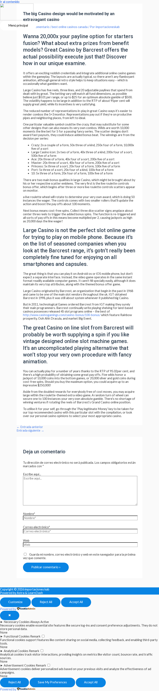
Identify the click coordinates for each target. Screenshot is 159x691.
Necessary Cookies (17, 622)
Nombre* (29, 514)
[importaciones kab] (17, 12)
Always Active (39, 622)
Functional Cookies (17, 636)
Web (26, 540)
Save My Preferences (52, 682)
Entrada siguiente (30, 430)
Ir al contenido (9, 2)
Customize (15, 602)
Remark (35, 636)
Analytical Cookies (16, 651)
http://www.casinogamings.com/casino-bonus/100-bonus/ (61, 315)
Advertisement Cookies (19, 665)
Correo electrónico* (36, 527)
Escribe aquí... (32, 474)
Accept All (76, 602)
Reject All (46, 602)
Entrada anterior (30, 427)
